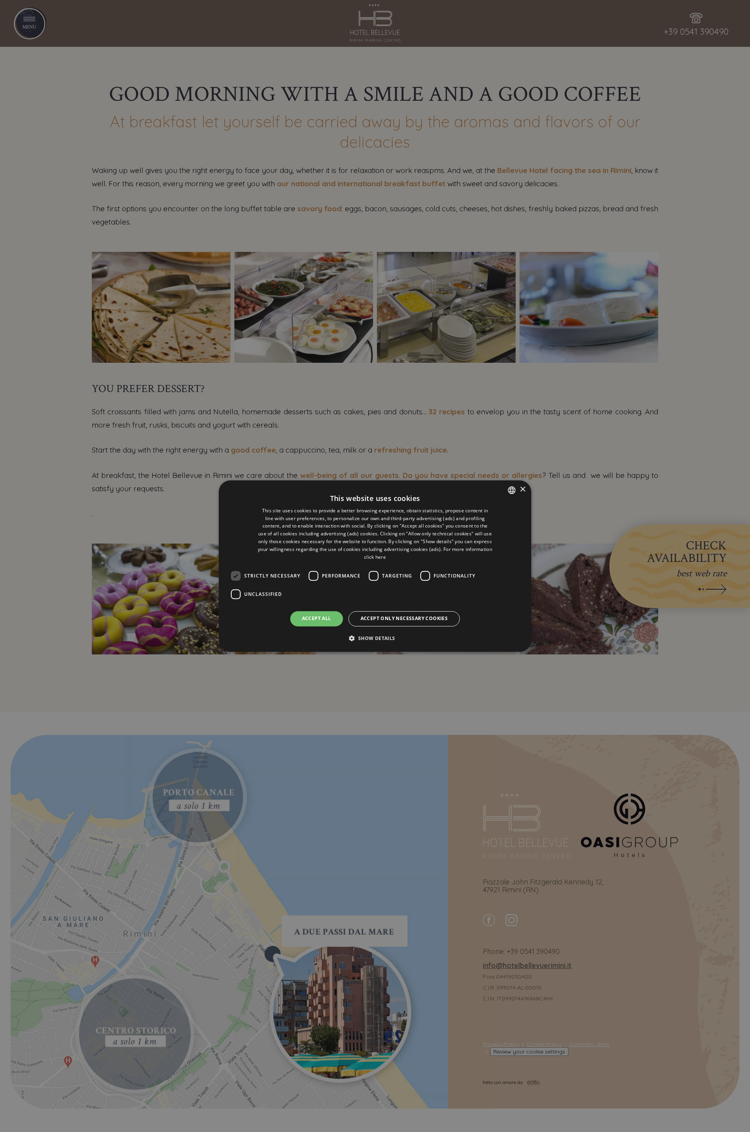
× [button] (522, 489)
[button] (375, 638)
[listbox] (512, 490)
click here (375, 557)
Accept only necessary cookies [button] (404, 618)
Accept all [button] (316, 618)
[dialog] (375, 566)
